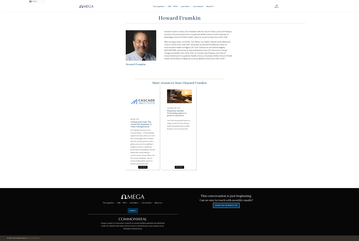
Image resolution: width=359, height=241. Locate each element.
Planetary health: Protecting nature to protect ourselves (177, 113)
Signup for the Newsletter (226, 205)
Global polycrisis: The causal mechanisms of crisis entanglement (140, 124)
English (34, 1)
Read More (142, 167)
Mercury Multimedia (33, 238)
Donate (133, 210)
